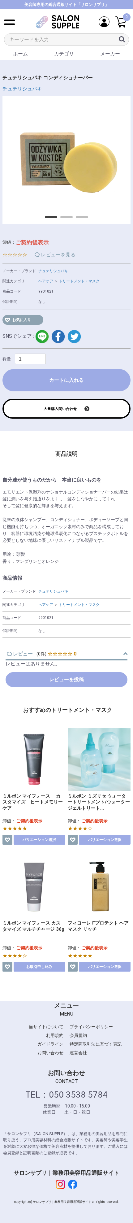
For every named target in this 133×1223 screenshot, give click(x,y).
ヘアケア (45, 281)
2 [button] (63, 219)
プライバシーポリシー (91, 1026)
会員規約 (78, 1035)
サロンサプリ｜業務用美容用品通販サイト (66, 1172)
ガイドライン (50, 1044)
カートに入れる (66, 380)
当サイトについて (46, 1026)
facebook (58, 336)
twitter (74, 336)
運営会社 (78, 1052)
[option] (66, 160)
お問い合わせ (50, 1052)
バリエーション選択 (39, 840)
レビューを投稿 (66, 679)
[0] (120, 22)
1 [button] (48, 219)
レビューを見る (58, 255)
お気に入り (21, 320)
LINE (42, 336)
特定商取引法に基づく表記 (96, 1044)
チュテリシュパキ (22, 89)
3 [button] (79, 219)
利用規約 (54, 1035)
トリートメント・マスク (79, 281)
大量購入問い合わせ (60, 409)
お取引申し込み (39, 966)
